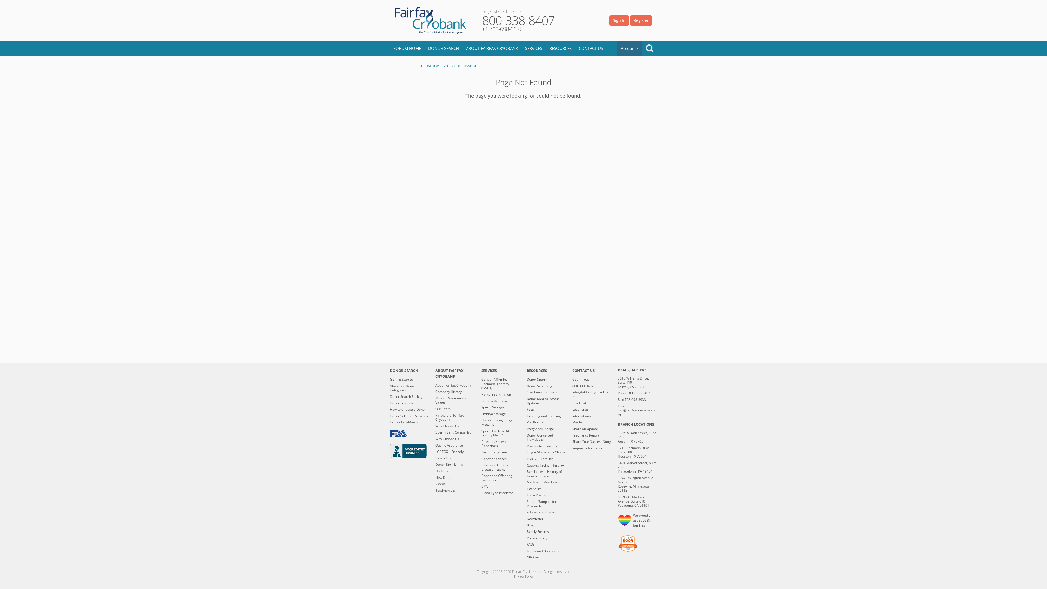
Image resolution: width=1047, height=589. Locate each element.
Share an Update (585, 429)
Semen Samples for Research (541, 504)
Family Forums (538, 532)
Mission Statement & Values (451, 400)
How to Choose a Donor (408, 409)
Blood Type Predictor (497, 493)
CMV (484, 486)
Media (577, 422)
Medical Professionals (543, 482)
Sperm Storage (492, 407)
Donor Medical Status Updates (543, 401)
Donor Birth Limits (449, 464)
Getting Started (401, 379)
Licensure (534, 489)
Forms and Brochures (543, 551)
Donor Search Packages (408, 397)
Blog (530, 525)
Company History (448, 392)
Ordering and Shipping (544, 416)
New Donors (444, 478)
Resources (560, 48)
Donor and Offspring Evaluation (496, 478)
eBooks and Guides (541, 512)
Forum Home (407, 48)
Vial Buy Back (537, 422)
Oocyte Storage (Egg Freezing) (496, 422)
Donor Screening (539, 386)
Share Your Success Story (591, 442)
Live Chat (579, 403)
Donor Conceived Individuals (540, 437)
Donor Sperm (537, 379)
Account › (629, 48)
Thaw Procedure (539, 495)
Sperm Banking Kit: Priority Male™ (495, 433)
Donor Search (443, 48)
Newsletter (535, 519)
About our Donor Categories (402, 388)
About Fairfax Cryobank (492, 48)
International (582, 416)
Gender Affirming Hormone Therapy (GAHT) (495, 383)
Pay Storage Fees (494, 452)
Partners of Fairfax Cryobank (449, 417)
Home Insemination (496, 394)
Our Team (443, 409)
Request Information (587, 448)
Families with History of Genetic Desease (544, 474)
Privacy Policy (537, 538)
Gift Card (533, 557)
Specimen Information (543, 392)
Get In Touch (581, 379)
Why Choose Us (447, 426)
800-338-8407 (583, 386)
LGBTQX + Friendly (449, 452)
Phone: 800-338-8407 (634, 393)
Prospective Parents (542, 446)
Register (641, 20)
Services (533, 48)
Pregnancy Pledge (540, 429)
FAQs (531, 544)
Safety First (443, 458)
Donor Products (402, 403)
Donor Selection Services (409, 416)
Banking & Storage (495, 401)
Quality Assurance (449, 445)
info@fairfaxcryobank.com (590, 394)
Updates (441, 471)
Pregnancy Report (585, 435)
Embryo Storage (493, 414)
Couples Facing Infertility (545, 465)
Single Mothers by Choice (546, 452)
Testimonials (445, 490)
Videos (440, 484)
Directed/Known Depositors (493, 444)
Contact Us (591, 48)
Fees (530, 409)
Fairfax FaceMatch (404, 422)
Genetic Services (494, 459)
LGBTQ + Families (540, 459)
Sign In (619, 20)
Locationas (580, 409)
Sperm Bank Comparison (454, 432)
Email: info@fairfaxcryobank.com (636, 410)
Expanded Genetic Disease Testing (495, 467)
